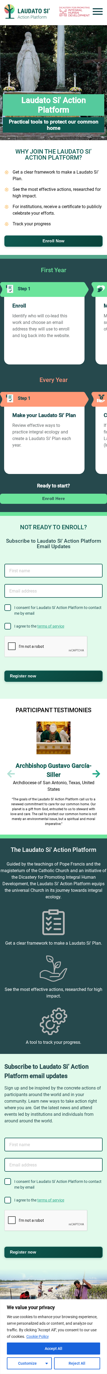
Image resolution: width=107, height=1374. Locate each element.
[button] (96, 774)
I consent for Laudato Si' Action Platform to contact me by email (58, 610)
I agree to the (39, 626)
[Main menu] (98, 11)
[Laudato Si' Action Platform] (27, 11)
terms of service (50, 626)
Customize (27, 1363)
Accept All (53, 1348)
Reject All (77, 1363)
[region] (53, 1336)
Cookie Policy (37, 1336)
